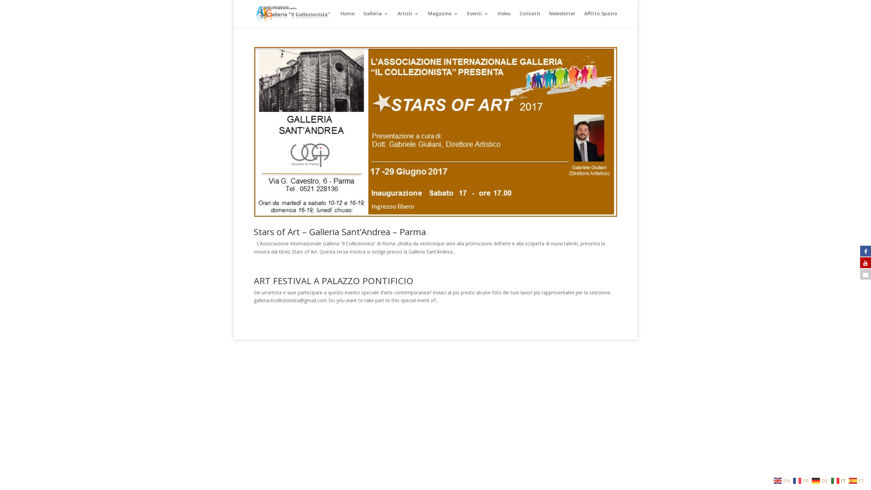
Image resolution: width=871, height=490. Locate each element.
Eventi (474, 14)
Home (348, 14)
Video (504, 14)
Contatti (530, 14)
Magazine (439, 14)
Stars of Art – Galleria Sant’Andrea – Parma (340, 232)
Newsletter (562, 14)
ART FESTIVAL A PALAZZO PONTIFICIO (333, 281)
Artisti (404, 14)
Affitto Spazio (600, 14)
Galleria (372, 14)
